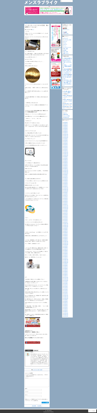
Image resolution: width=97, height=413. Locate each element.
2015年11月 (66, 314)
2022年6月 (66, 196)
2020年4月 (66, 235)
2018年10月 (66, 262)
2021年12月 (66, 205)
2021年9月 (66, 210)
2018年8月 (66, 265)
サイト (26, 394)
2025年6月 (66, 143)
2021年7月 (66, 213)
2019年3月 (66, 254)
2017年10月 (66, 280)
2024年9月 (66, 156)
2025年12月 (66, 134)
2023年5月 (66, 180)
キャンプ (65, 41)
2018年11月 (66, 260)
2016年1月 (66, 311)
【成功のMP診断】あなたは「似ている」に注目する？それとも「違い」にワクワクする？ (67, 61)
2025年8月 (66, 140)
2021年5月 (66, 216)
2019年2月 (66, 256)
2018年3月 (66, 272)
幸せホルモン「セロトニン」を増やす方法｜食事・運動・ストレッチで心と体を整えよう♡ (67, 83)
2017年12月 (66, 277)
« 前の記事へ (34, 405)
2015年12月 (66, 313)
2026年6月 (66, 125)
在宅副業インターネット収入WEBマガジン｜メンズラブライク (33, 22)
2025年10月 (66, 137)
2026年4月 (66, 128)
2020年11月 (66, 225)
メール (26, 391)
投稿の (66, 114)
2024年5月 (66, 162)
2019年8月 (66, 247)
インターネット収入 (45, 22)
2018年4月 (66, 271)
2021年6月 (66, 214)
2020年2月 (66, 238)
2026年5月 (66, 126)
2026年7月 (66, 123)
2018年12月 (66, 259)
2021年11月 (66, 207)
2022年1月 (66, 204)
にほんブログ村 (65, 33)
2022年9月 (66, 192)
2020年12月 (66, 223)
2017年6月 (66, 286)
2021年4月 (66, 217)
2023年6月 (66, 178)
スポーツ (65, 44)
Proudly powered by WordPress (48, 411)
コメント (26, 377)
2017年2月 (66, 292)
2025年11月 (66, 135)
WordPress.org (66, 117)
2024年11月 (66, 153)
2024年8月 (66, 158)
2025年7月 (66, 141)
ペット (65, 45)
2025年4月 (66, 146)
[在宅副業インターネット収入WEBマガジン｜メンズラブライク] (42, 1)
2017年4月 (66, 289)
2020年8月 (66, 229)
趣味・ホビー (66, 53)
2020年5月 (66, 234)
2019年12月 (66, 241)
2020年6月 (66, 232)
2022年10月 (66, 190)
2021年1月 (66, 222)
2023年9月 (66, 174)
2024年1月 (66, 168)
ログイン (65, 112)
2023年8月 (66, 175)
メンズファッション (67, 47)
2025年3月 (66, 147)
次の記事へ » (39, 405)
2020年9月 (66, 228)
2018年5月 (66, 269)
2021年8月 (66, 211)
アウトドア (66, 38)
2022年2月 (66, 202)
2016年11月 (66, 296)
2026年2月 (66, 131)
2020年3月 (66, 237)
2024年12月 (66, 152)
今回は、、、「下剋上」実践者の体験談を (67, 65)
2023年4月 (66, 181)
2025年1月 (66, 150)
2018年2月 (66, 274)
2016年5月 (66, 305)
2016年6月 (66, 304)
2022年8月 (66, 193)
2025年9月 (66, 138)
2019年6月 (66, 250)
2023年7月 (66, 177)
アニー (33, 29)
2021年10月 (66, 208)
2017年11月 (66, 278)
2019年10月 (66, 244)
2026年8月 (66, 122)
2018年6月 (66, 268)
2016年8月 (66, 301)
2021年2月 (66, 220)
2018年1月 (66, 275)
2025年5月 (66, 144)
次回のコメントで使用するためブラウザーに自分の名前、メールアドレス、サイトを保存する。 (36, 400)
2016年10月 (66, 298)
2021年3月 (66, 219)
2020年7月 (66, 231)
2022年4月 (66, 199)
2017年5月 (66, 287)
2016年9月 (66, 299)
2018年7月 (66, 266)
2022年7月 (66, 195)
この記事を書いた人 (29, 350)
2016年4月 (66, 307)
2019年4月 (66, 253)
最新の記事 (36, 350)
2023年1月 (66, 186)
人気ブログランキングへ (66, 29)
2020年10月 (66, 226)
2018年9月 (66, 263)
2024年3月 (66, 165)
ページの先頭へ (92, 410)
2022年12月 (66, 187)
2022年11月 (66, 189)
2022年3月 (66, 201)
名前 (26, 388)
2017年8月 (66, 283)
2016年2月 (66, 310)
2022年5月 (66, 198)
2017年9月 (66, 281)
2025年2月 (66, 149)
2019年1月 (66, 257)
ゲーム (65, 42)
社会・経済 (66, 51)
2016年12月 (66, 295)
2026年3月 (66, 129)
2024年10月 (66, 155)
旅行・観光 (66, 48)
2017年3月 (66, 290)
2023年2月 (66, 184)
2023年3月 (66, 183)
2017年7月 (66, 284)
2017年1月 (66, 293)
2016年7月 (66, 302)
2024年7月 (66, 159)
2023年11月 (66, 171)
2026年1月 (66, 132)
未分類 (41, 369)
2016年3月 (66, 308)
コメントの (67, 115)
